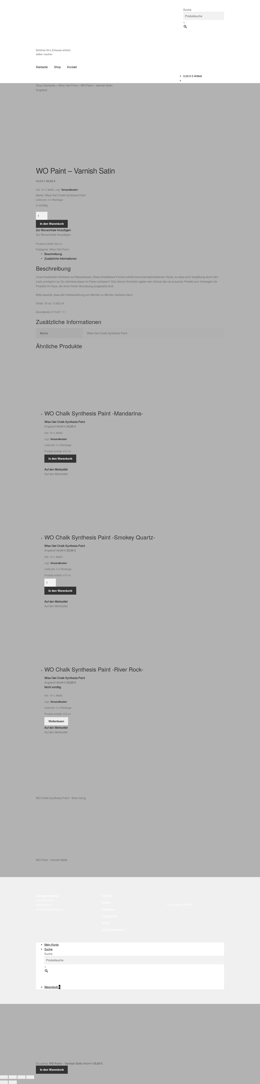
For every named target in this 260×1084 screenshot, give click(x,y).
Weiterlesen (56, 721)
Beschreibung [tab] (53, 254)
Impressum (108, 909)
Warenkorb (52, 987)
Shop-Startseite (45, 85)
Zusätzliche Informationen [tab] (60, 258)
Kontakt (72, 67)
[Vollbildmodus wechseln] (13, 1077)
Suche (187, 10)
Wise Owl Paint (68, 85)
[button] (53, 230)
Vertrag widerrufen (112, 929)
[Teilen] (21, 1077)
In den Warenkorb (52, 224)
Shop (57, 67)
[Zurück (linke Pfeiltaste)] (4, 1082)
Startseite (42, 67)
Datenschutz (109, 916)
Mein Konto (51, 945)
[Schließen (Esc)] (30, 1077)
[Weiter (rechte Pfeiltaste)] (13, 1082)
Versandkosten (69, 189)
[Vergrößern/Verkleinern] (4, 1077)
